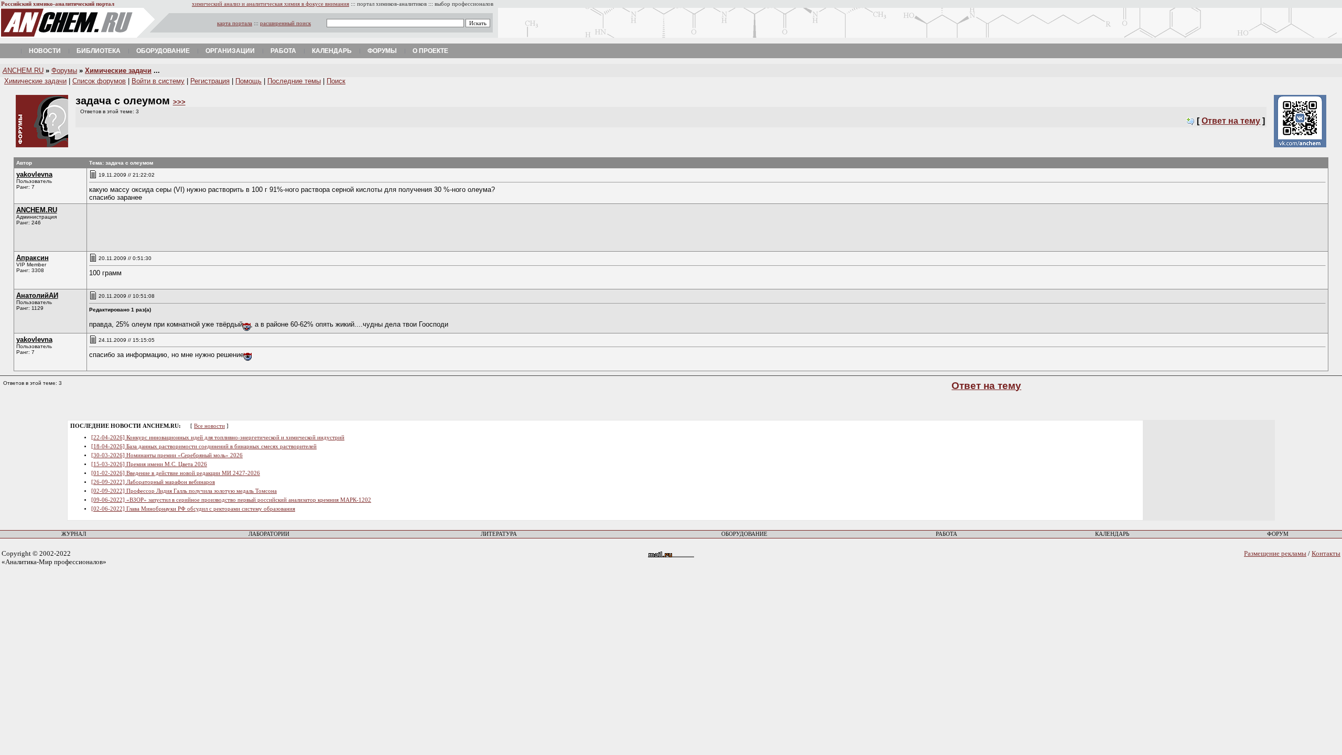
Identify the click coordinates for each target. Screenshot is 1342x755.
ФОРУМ (1278, 534)
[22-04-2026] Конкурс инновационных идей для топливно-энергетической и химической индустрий (217, 437)
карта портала (234, 23)
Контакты (1326, 553)
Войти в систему (158, 81)
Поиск (336, 81)
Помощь (248, 81)
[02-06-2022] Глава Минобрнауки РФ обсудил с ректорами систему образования (193, 509)
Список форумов (99, 81)
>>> (179, 102)
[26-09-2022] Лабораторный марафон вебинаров (153, 482)
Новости (45, 51)
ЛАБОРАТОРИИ (268, 534)
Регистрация (210, 81)
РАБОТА (946, 534)
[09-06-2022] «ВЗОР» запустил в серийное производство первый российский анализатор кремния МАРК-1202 (231, 500)
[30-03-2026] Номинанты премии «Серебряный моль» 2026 (167, 455)
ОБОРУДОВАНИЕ (744, 534)
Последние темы (294, 81)
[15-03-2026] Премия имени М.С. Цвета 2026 (149, 464)
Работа (283, 51)
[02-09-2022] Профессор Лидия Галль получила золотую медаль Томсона (184, 491)
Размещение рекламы (1275, 553)
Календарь (332, 51)
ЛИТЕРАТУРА (499, 534)
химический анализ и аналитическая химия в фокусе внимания (270, 4)
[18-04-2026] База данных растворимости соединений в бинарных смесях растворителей (204, 446)
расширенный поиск (285, 23)
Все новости (209, 426)
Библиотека (99, 51)
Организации (230, 51)
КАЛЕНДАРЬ (1112, 534)
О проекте (430, 51)
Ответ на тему (1231, 120)
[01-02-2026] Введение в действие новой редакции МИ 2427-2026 (175, 473)
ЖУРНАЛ (73, 534)
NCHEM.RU (23, 70)
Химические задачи (118, 70)
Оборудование (163, 51)
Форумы (382, 51)
